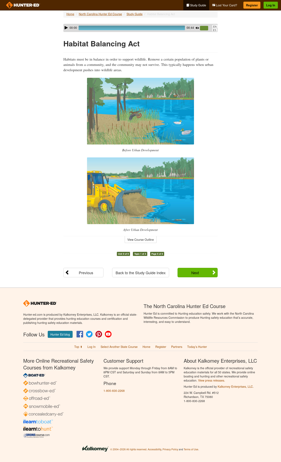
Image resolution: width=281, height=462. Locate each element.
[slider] (205, 28)
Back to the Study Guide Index (141, 272)
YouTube (108, 334)
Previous (86, 272)
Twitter (89, 334)
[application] (140, 28)
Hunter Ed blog (60, 334)
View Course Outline (140, 239)
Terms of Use (191, 449)
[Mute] (197, 28)
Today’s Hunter (197, 347)
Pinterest (98, 334)
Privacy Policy (170, 449)
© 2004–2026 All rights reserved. (128, 449)
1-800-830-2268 (114, 391)
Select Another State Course (119, 347)
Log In (270, 5)
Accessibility (154, 449)
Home (70, 14)
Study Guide (197, 5)
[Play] (66, 27)
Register (252, 5)
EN (215, 26)
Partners (176, 347)
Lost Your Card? (226, 5)
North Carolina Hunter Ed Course (100, 14)
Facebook (80, 334)
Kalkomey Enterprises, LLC (235, 386)
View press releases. (211, 380)
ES (214, 30)
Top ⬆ (78, 347)
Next (195, 272)
